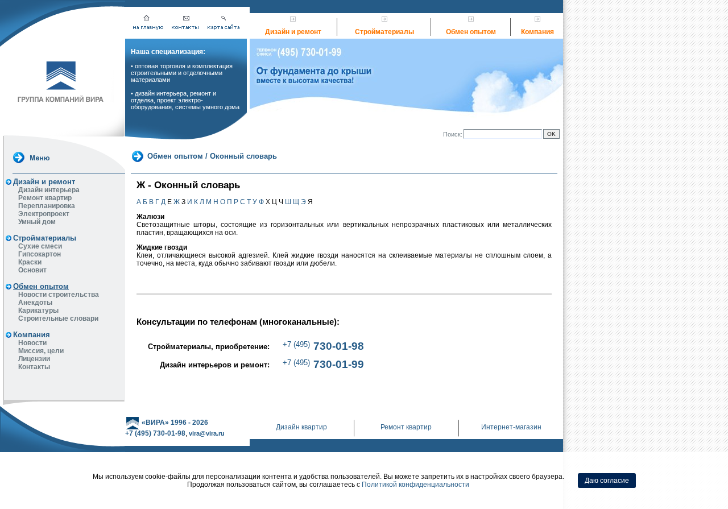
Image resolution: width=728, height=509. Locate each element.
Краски (30, 262)
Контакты (34, 367)
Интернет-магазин (511, 427)
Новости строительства (58, 295)
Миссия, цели (41, 351)
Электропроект (43, 214)
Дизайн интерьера (49, 190)
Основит (32, 270)
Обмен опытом (471, 32)
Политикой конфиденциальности (415, 485)
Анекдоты (35, 303)
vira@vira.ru (207, 433)
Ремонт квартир (45, 198)
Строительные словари (58, 318)
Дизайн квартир (301, 427)
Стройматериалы (384, 32)
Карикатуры (38, 310)
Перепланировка (46, 206)
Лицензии (34, 359)
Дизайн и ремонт (293, 32)
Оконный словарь (243, 155)
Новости (32, 343)
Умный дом (37, 222)
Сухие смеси (40, 246)
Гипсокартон (39, 254)
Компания (537, 32)
